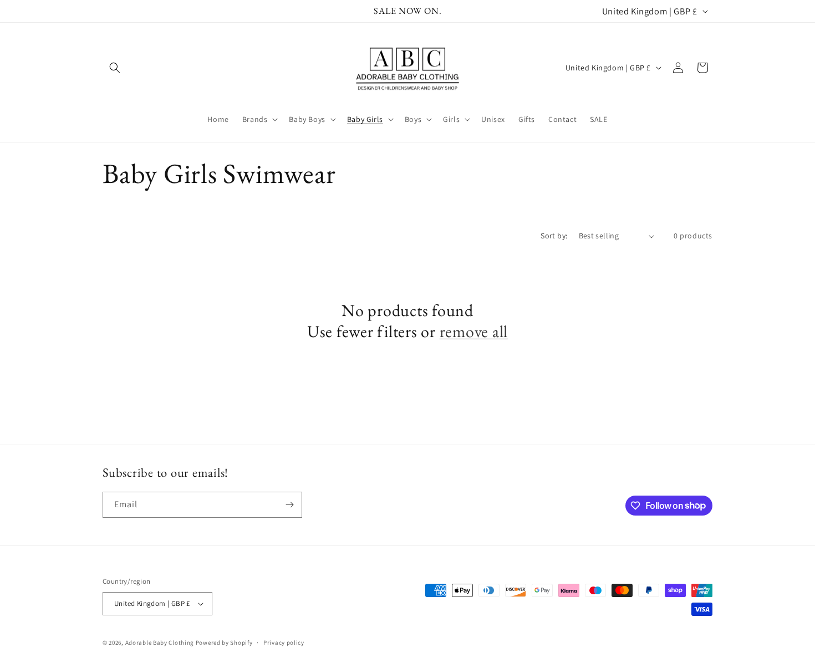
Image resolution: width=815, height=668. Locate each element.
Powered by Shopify (224, 642)
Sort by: (554, 236)
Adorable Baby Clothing (159, 642)
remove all (474, 331)
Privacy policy (283, 642)
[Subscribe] (289, 505)
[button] (115, 67)
